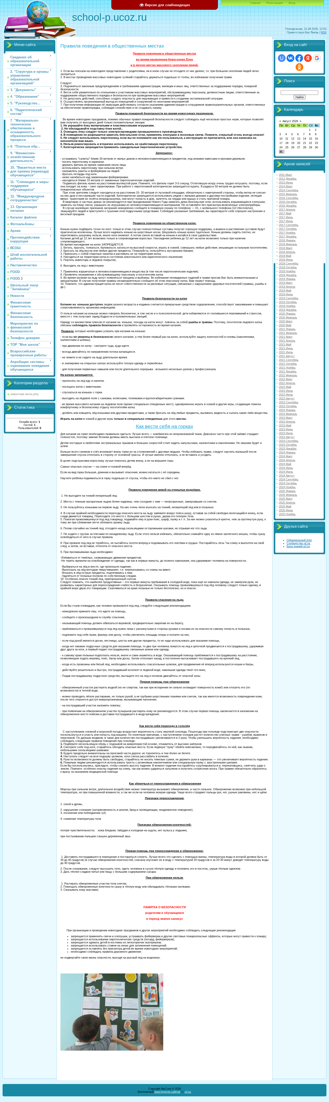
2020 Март (286, 321)
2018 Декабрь (288, 275)
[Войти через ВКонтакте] (290, 58)
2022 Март (286, 379)
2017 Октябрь (288, 228)
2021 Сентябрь (288, 359)
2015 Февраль (288, 194)
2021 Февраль (288, 332)
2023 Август (287, 437)
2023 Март (286, 417)
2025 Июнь (286, 510)
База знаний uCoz (298, 546)
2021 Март (286, 336)
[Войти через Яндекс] (308, 58)
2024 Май (285, 464)
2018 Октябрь (288, 267)
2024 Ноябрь (287, 487)
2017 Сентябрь (288, 224)
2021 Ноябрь (287, 367)
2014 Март (286, 186)
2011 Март (285, 174)
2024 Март (286, 456)
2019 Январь (287, 278)
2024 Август (287, 475)
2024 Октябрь (288, 483)
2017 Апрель (287, 209)
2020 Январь (287, 313)
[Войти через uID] (282, 58)
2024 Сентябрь (288, 479)
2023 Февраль (288, 413)
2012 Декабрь (288, 178)
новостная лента (21, 394)
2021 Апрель (287, 340)
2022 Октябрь (288, 406)
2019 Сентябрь (288, 298)
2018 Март (286, 248)
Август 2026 (290, 121)
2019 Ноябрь (287, 305)
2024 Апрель (287, 460)
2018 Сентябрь (288, 263)
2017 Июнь (286, 217)
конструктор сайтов (167, 1091)
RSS (323, 32)
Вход (292, 2)
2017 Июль (286, 221)
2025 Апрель (287, 502)
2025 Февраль (288, 494)
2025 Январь (287, 491)
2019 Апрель (287, 286)
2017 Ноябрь (287, 232)
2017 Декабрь (288, 236)
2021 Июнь (286, 348)
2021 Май (285, 344)
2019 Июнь (286, 294)
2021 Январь (287, 329)
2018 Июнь (286, 259)
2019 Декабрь (288, 309)
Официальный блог (299, 540)
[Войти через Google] (317, 58)
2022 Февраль (288, 375)
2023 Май (285, 425)
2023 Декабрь (288, 448)
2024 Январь (287, 452)
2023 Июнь (286, 429)
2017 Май (285, 213)
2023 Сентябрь (288, 440)
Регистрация (274, 2)
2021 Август (287, 356)
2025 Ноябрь (287, 514)
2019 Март (286, 282)
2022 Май (285, 386)
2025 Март (286, 498)
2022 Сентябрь (288, 402)
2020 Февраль (288, 317)
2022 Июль (286, 394)
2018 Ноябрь (287, 271)
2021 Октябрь (288, 363)
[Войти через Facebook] (299, 58)
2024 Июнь (286, 467)
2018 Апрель (287, 251)
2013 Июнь (286, 182)
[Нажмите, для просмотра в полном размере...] (111, 1049)
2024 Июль (286, 471)
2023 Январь (287, 410)
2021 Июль (286, 352)
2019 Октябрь (288, 302)
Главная (255, 2)
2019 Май (285, 290)
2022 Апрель (287, 383)
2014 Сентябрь (288, 190)
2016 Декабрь (288, 205)
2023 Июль (286, 433)
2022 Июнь (286, 390)
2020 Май (285, 325)
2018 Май (285, 255)
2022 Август (287, 398)
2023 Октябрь (288, 444)
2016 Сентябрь (288, 197)
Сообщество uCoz (298, 543)
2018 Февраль (288, 244)
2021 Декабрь (288, 371)
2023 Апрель (287, 421)
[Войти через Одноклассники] (299, 67)
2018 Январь (287, 240)
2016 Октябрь (288, 201)
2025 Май (285, 506)
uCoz (188, 1091)
